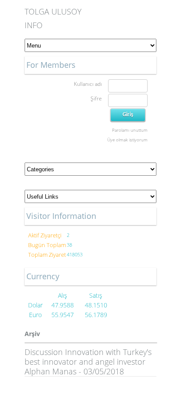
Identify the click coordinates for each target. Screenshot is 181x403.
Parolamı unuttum (130, 130)
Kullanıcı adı (88, 84)
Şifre (96, 98)
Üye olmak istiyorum (127, 140)
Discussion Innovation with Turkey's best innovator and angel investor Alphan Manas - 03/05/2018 (88, 362)
